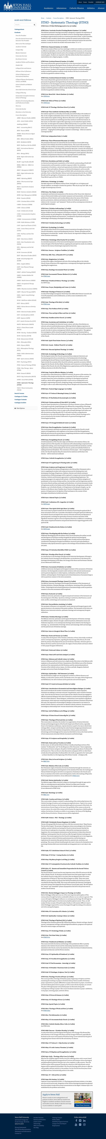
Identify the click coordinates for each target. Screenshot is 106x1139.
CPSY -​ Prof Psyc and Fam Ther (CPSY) (25, 235)
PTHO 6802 (46, 1010)
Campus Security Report (59, 1123)
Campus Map (19, 50)
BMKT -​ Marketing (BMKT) (24, 178)
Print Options (20, 408)
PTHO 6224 (46, 304)
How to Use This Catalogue (23, 43)
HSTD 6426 (46, 529)
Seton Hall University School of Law (26, 89)
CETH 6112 (46, 96)
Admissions (61, 8)
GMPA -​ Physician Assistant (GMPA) (27, 289)
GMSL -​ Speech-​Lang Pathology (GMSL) (26, 296)
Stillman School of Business (23, 71)
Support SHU (100, 2)
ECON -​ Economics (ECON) (24, 252)
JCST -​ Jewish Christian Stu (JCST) (26, 321)
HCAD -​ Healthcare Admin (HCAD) (26, 300)
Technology (37, 1123)
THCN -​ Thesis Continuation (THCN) (25, 389)
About (80, 2)
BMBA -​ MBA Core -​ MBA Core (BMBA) (25, 166)
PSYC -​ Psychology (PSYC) (24, 362)
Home (42, 18)
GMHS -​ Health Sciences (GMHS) (26, 280)
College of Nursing (21, 92)
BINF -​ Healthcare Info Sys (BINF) (26, 145)
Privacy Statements (20, 1127)
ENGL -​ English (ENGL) (23, 264)
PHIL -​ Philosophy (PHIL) (24, 342)
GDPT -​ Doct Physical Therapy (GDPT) (25, 268)
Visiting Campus (57, 1117)
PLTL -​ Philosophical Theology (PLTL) (25, 349)
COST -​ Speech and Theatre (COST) (26, 225)
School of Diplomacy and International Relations (22, 75)
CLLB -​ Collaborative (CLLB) (25, 211)
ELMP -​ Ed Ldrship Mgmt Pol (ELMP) (25, 259)
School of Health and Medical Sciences (24, 85)
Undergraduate (19, 29)
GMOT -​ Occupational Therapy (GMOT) (25, 284)
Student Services (38, 1117)
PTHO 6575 (76, 776)
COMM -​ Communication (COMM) (26, 219)
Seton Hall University (22, 1117)
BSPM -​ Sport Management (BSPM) (27, 195)
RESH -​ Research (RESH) (24, 373)
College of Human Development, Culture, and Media (25, 80)
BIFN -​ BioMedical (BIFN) (24, 142)
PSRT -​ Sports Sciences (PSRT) (25, 359)
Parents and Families (40, 1119)
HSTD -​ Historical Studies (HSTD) (26, 312)
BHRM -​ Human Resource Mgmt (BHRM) (26, 135)
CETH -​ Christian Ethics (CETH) (26, 201)
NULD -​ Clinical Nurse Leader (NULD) (25, 328)
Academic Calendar (21, 47)
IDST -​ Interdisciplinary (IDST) (25, 315)
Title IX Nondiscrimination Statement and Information (23, 1130)
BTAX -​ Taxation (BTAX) (23, 198)
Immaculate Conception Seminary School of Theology (25, 97)
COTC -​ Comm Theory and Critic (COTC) (26, 229)
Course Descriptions (21, 115)
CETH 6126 (46, 103)
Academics (48, 8)
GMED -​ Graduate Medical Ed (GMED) (25, 276)
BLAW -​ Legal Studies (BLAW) (25, 162)
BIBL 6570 (46, 761)
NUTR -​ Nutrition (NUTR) (24, 336)
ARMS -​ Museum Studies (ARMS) (26, 118)
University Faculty (21, 109)
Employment (56, 1125)
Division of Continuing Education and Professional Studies (25, 102)
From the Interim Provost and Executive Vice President (24, 39)
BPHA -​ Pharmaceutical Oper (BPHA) (25, 182)
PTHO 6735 (46, 937)
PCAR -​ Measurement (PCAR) (25, 339)
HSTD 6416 (46, 504)
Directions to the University (23, 112)
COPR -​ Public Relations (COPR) (26, 222)
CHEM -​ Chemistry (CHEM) (24, 204)
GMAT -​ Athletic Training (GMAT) (26, 272)
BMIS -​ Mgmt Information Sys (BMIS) (25, 174)
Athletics (91, 8)
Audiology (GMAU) (22, 124)
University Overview (21, 56)
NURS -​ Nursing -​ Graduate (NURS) (27, 332)
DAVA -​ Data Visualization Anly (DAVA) (26, 243)
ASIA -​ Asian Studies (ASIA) (25, 121)
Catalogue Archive (20, 402)
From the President (21, 35)
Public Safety (56, 1119)
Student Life (19, 65)
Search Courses (19, 393)
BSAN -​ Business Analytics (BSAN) (26, 192)
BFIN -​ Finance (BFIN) (23, 130)
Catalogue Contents (20, 399)
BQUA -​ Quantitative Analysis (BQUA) (25, 188)
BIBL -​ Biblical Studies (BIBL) (25, 139)
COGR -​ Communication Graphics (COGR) (26, 215)
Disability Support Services (60, 1121)
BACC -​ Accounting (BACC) (24, 127)
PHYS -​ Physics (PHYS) (23, 345)
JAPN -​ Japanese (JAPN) (23, 318)
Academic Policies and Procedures (25, 62)
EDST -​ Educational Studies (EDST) (26, 255)
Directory (18, 106)
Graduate (17, 32)
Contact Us (18, 1133)
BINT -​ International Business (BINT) (25, 149)
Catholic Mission (77, 8)
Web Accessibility (39, 1125)
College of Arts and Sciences (23, 68)
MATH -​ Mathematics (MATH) (25, 324)
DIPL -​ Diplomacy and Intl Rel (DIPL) (25, 248)
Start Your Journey (82, 1105)
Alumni (101, 8)
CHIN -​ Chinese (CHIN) (23, 207)
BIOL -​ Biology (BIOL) (23, 153)
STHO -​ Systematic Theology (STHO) (25, 384)
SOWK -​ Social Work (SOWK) (25, 379)
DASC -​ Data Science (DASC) (25, 239)
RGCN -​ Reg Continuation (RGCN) (26, 376)
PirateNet (90, 2)
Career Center (38, 1121)
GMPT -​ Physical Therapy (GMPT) (26, 292)
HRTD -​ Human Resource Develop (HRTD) (26, 307)
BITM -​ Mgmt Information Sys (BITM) (25, 157)
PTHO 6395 (46, 276)
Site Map (36, 1127)
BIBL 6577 (46, 795)
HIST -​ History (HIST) (23, 303)
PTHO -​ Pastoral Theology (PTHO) (26, 365)
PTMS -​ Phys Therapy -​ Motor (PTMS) (25, 369)
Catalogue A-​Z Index (20, 396)
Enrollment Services (21, 59)
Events (85, 2)
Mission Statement (21, 53)
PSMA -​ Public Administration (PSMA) (25, 354)
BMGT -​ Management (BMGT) (25, 170)
